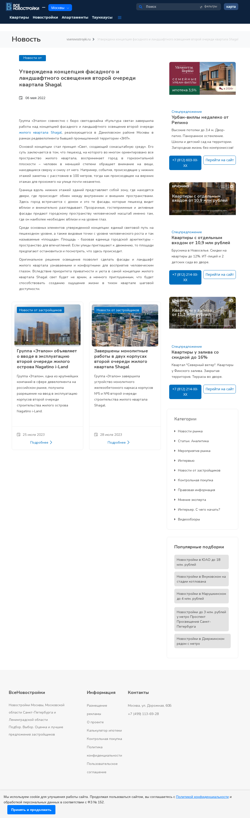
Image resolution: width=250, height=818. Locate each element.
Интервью (186, 460)
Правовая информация (196, 490)
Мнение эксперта (192, 499)
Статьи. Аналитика (193, 441)
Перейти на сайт (220, 160)
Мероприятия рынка (194, 451)
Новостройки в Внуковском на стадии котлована (201, 579)
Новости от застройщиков (199, 470)
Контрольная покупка (195, 480)
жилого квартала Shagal (40, 132)
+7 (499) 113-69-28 (143, 714)
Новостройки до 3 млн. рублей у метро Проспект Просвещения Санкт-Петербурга (201, 619)
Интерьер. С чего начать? (199, 509)
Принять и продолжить (31, 810)
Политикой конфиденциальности (202, 797)
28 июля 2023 (111, 434)
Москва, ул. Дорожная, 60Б (150, 705)
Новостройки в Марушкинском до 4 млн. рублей (201, 596)
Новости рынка (190, 431)
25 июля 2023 (34, 434)
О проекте (95, 722)
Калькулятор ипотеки (104, 730)
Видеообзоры (189, 519)
